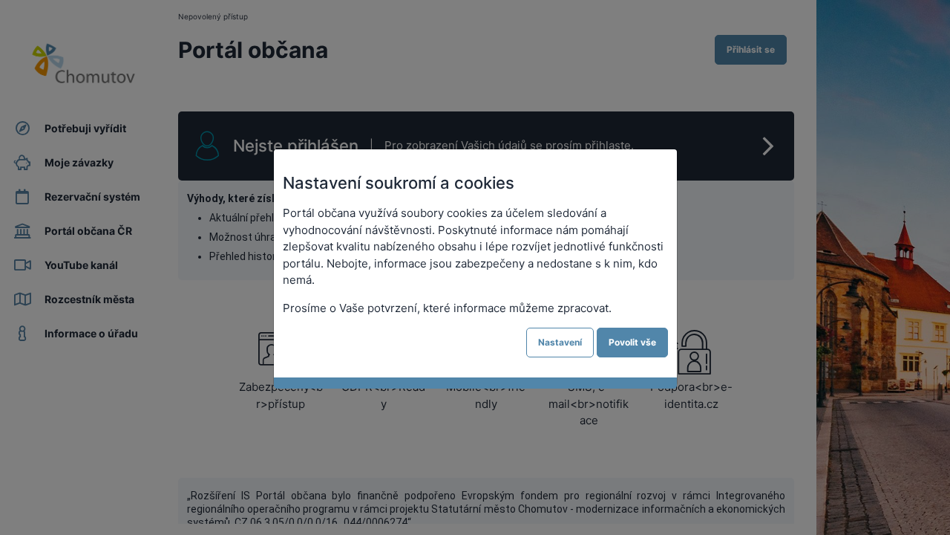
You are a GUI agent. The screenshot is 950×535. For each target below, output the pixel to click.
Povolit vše (632, 342)
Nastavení (560, 342)
